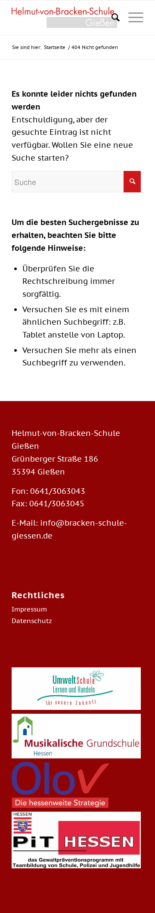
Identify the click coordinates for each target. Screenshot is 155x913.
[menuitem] (111, 17)
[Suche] (111, 17)
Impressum (29, 609)
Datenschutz (32, 621)
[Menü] (131, 17)
